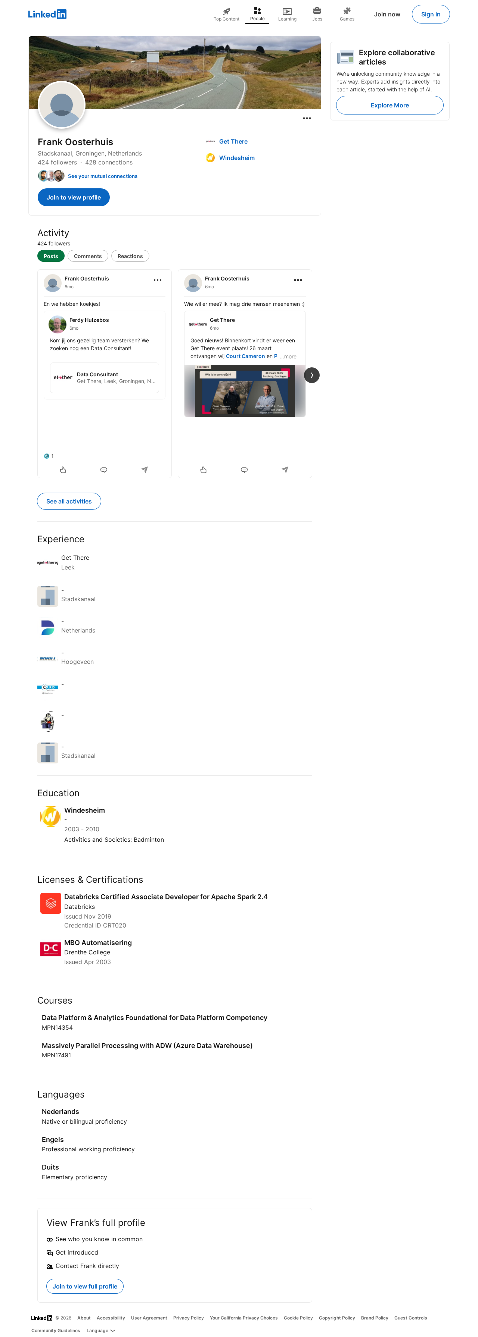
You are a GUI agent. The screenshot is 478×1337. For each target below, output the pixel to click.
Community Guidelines (55, 1330)
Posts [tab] (51, 256)
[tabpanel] (174, 373)
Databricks (79, 906)
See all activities (69, 501)
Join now (387, 14)
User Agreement (149, 1318)
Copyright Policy (337, 1318)
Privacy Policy (188, 1318)
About (84, 1318)
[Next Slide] (312, 375)
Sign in (431, 14)
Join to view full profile (85, 1286)
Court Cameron (245, 356)
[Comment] (104, 471)
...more (288, 356)
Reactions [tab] (130, 256)
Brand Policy (374, 1318)
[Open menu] (307, 118)
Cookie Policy (298, 1318)
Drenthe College (87, 952)
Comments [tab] (88, 256)
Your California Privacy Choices (244, 1318)
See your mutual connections (102, 176)
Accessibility (111, 1318)
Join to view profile (74, 197)
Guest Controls (410, 1318)
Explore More (390, 105)
